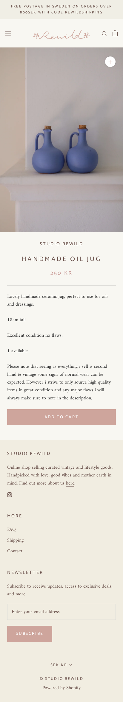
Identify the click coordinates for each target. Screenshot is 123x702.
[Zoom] (110, 61)
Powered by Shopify (61, 688)
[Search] (104, 33)
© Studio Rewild (62, 679)
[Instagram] (9, 494)
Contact (14, 551)
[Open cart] (115, 33)
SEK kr (58, 665)
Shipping (15, 540)
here (70, 483)
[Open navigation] (8, 33)
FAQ (11, 529)
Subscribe (30, 633)
